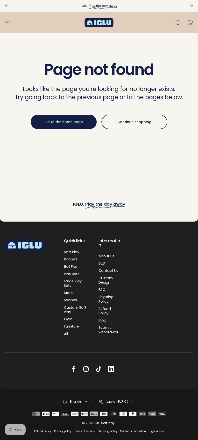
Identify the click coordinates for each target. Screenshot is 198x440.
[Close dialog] (153, 101)
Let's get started (99, 267)
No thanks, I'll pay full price (99, 282)
